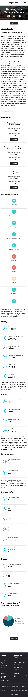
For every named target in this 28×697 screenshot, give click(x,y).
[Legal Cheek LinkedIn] (19, 16)
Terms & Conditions (4, 677)
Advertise (4, 665)
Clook (16, 694)
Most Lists (17, 660)
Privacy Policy (5, 680)
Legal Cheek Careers (20, 662)
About (3, 658)
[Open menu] (2, 2)
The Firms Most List (7, 28)
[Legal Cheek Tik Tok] (26, 676)
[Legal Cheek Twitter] (8, 16)
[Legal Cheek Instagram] (14, 16)
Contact (3, 660)
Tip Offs (3, 663)
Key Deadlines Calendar (18, 668)
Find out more (14, 139)
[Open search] (25, 2)
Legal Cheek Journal (20, 665)
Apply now (14, 23)
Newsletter (4, 668)
